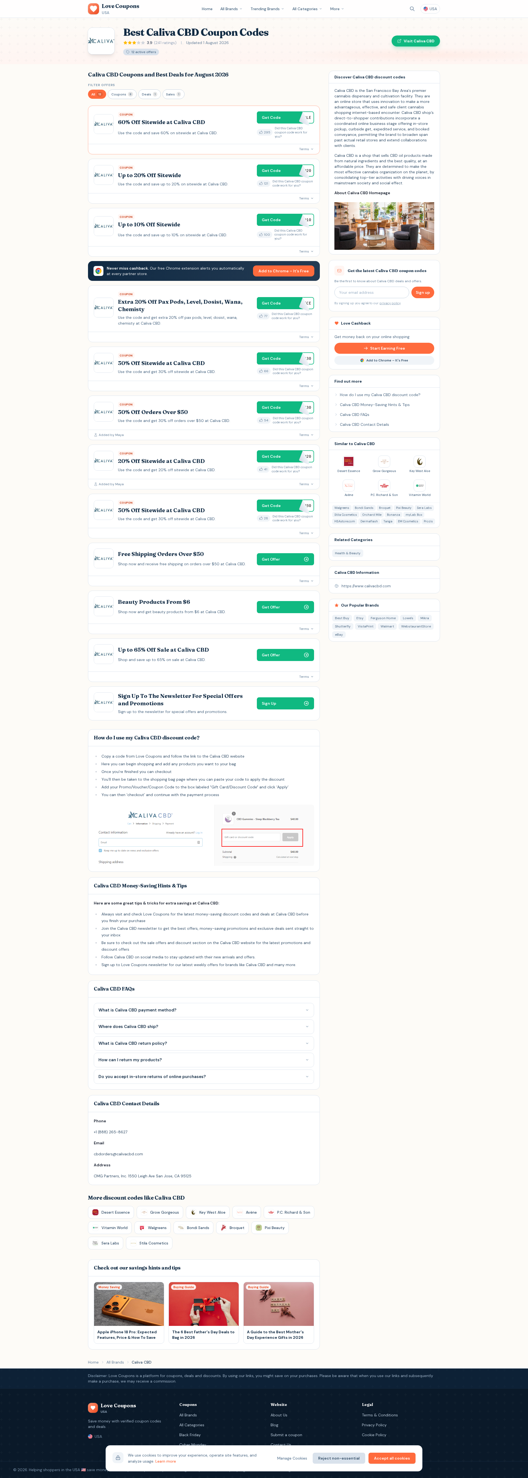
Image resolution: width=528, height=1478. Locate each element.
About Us (279, 1415)
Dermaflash (369, 521)
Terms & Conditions (380, 1415)
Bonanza (393, 515)
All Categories (305, 8)
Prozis (428, 521)
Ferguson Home (383, 618)
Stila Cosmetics (345, 515)
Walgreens (341, 508)
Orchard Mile (371, 515)
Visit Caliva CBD (419, 41)
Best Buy (342, 618)
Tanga (387, 521)
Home (207, 8)
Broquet (385, 508)
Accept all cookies (392, 1458)
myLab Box (414, 515)
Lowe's (408, 618)
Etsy (360, 618)
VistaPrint (365, 626)
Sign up (423, 292)
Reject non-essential (339, 1458)
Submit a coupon (286, 1434)
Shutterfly (343, 626)
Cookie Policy (374, 1434)
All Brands (229, 8)
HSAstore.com (344, 521)
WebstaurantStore (416, 626)
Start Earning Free (387, 348)
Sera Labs (424, 508)
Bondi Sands (364, 508)
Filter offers (101, 85)
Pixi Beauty (403, 508)
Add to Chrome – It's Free (283, 270)
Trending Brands (265, 8)
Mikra (424, 618)
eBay (339, 634)
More (335, 8)
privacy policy (390, 303)
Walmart (387, 626)
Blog (274, 1424)
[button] (97, 94)
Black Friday (190, 1434)
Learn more (165, 1461)
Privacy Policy (374, 1424)
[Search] (412, 9)
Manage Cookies (292, 1458)
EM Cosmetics (408, 521)
